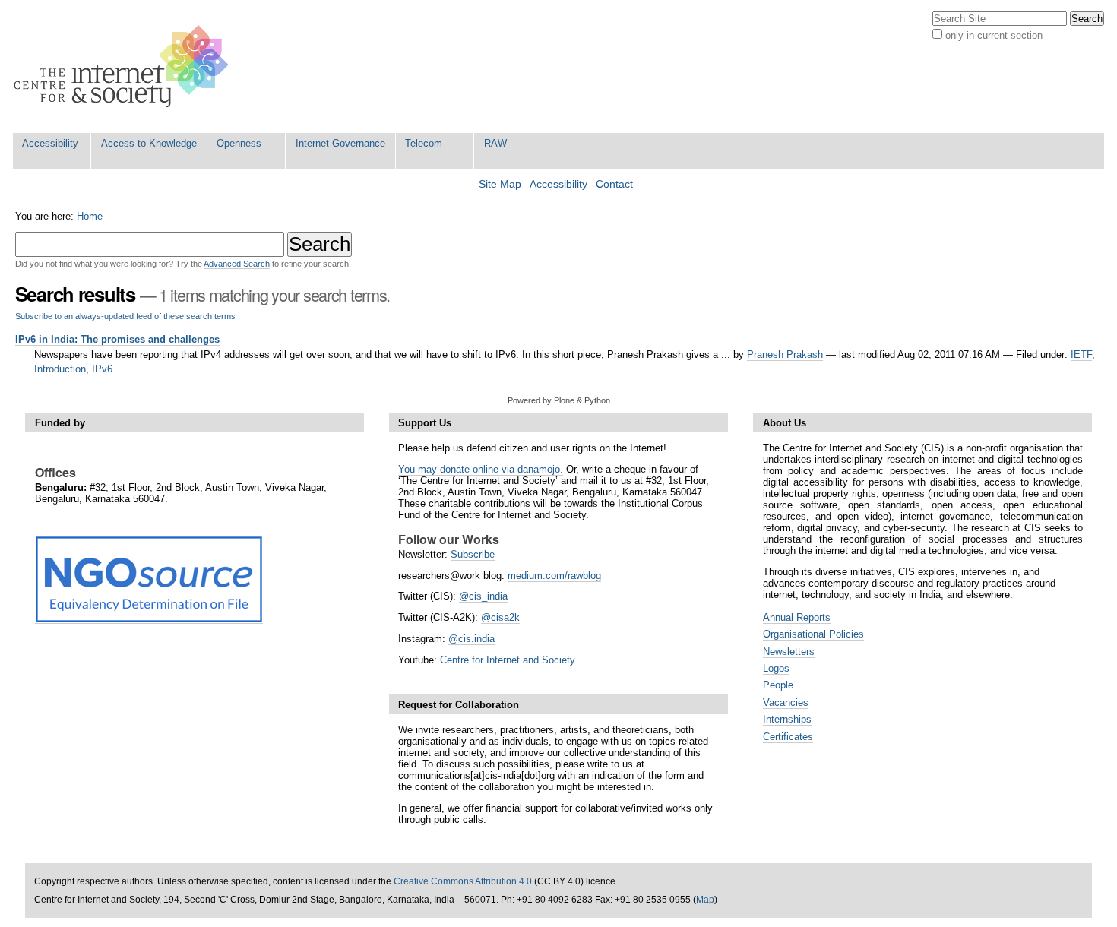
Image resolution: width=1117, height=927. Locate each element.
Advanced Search (237, 263)
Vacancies (785, 702)
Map (705, 899)
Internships (787, 719)
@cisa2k (500, 617)
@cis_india (483, 596)
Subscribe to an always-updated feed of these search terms (125, 316)
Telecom (423, 143)
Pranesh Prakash (785, 354)
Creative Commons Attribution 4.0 (463, 881)
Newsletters (789, 651)
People (778, 685)
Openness (239, 143)
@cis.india (471, 638)
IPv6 (102, 369)
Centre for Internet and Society (507, 660)
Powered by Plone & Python (559, 400)
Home (90, 216)
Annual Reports (797, 617)
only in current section (994, 35)
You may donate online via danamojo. (480, 469)
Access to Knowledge (149, 143)
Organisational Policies (813, 634)
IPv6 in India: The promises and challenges (117, 339)
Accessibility (50, 143)
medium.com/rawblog (554, 575)
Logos (776, 668)
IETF (1081, 354)
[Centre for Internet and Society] (125, 66)
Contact (614, 184)
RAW (495, 143)
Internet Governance (340, 143)
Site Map (500, 184)
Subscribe (473, 554)
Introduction (60, 369)
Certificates (788, 736)
